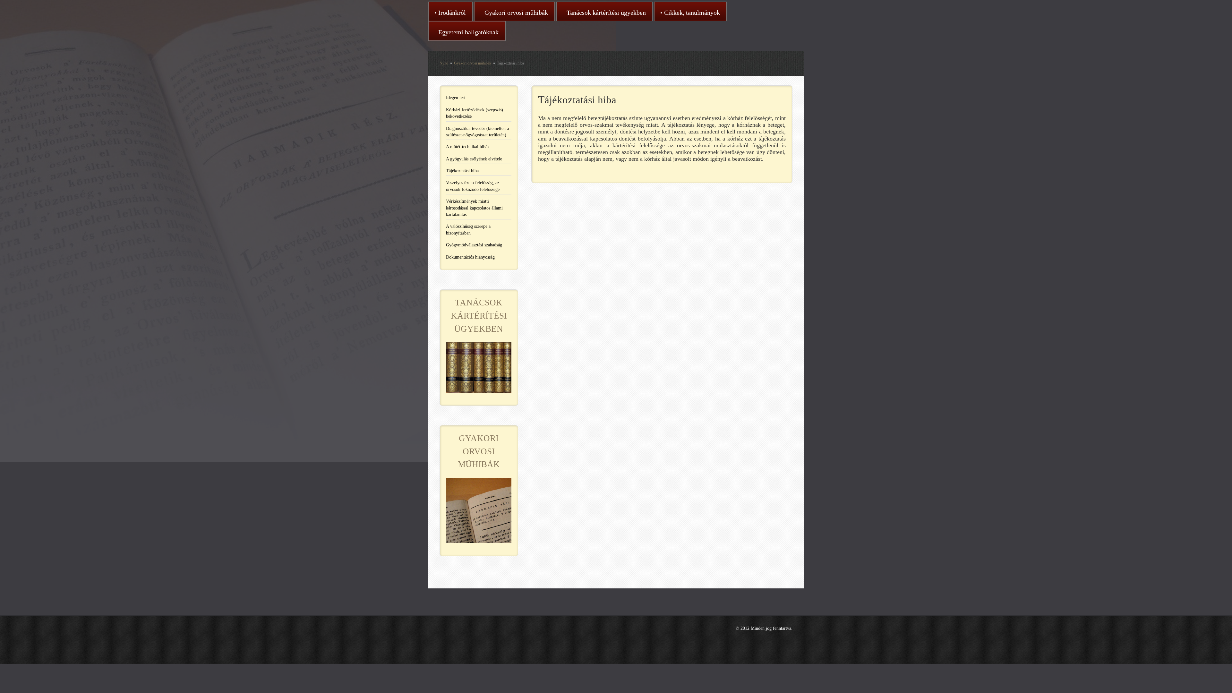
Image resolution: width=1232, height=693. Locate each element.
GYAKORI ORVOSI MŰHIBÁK (479, 451)
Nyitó (444, 63)
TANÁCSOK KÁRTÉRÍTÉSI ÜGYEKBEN (479, 316)
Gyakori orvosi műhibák (472, 63)
